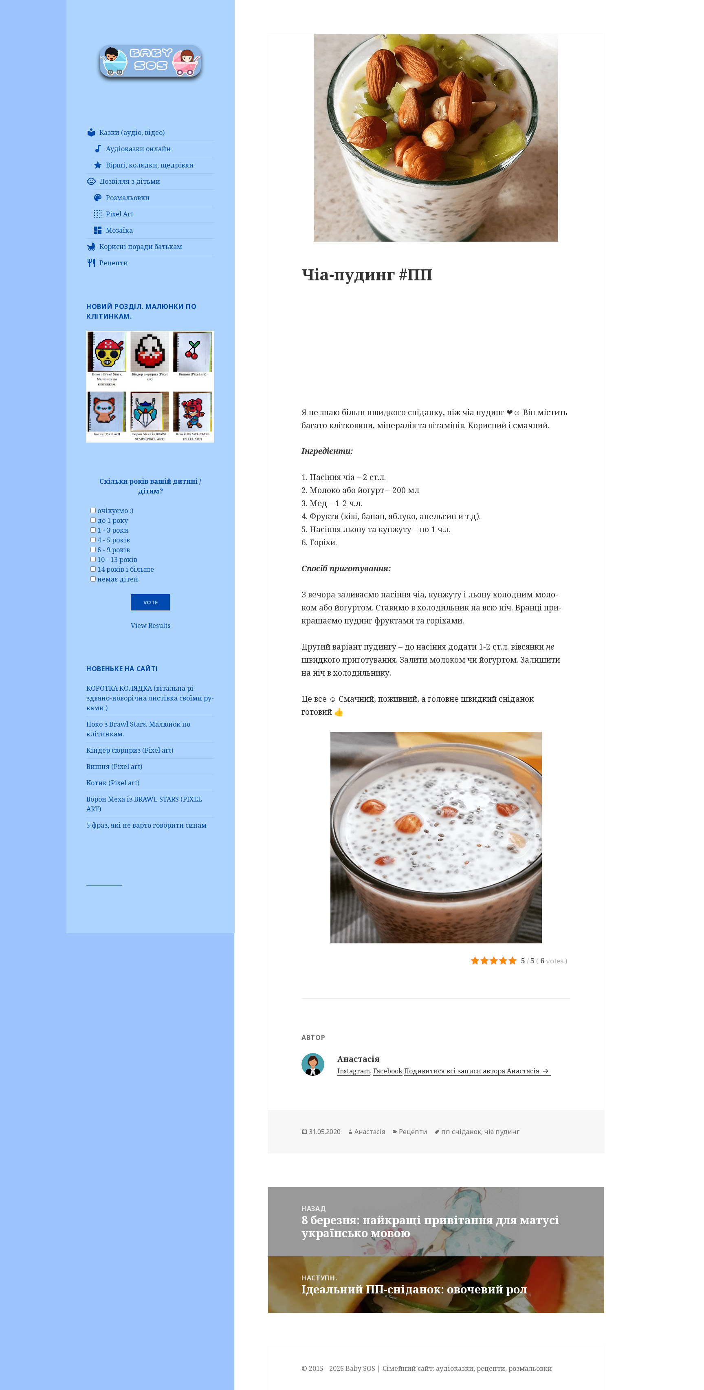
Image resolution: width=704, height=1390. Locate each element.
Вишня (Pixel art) (114, 766)
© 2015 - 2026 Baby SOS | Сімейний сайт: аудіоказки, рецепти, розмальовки (426, 1368)
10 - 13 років (117, 559)
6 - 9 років (113, 549)
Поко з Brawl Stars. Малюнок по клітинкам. (138, 729)
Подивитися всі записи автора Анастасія (472, 1070)
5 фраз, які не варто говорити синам (146, 825)
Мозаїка (119, 230)
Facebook (388, 1070)
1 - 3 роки (112, 530)
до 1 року (112, 520)
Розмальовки (128, 197)
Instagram (353, 1070)
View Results (150, 625)
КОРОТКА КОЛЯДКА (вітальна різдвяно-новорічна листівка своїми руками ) (150, 698)
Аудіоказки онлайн (138, 148)
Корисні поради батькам (140, 246)
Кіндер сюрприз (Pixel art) (129, 750)
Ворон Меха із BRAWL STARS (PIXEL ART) (144, 804)
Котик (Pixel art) (112, 782)
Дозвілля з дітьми (129, 181)
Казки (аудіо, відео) (132, 132)
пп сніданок (461, 1131)
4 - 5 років (113, 539)
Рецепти (113, 262)
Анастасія (369, 1131)
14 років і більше (125, 569)
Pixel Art (119, 213)
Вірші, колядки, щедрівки (150, 165)
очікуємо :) (115, 510)
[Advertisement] (436, 349)
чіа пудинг (501, 1131)
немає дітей (117, 579)
